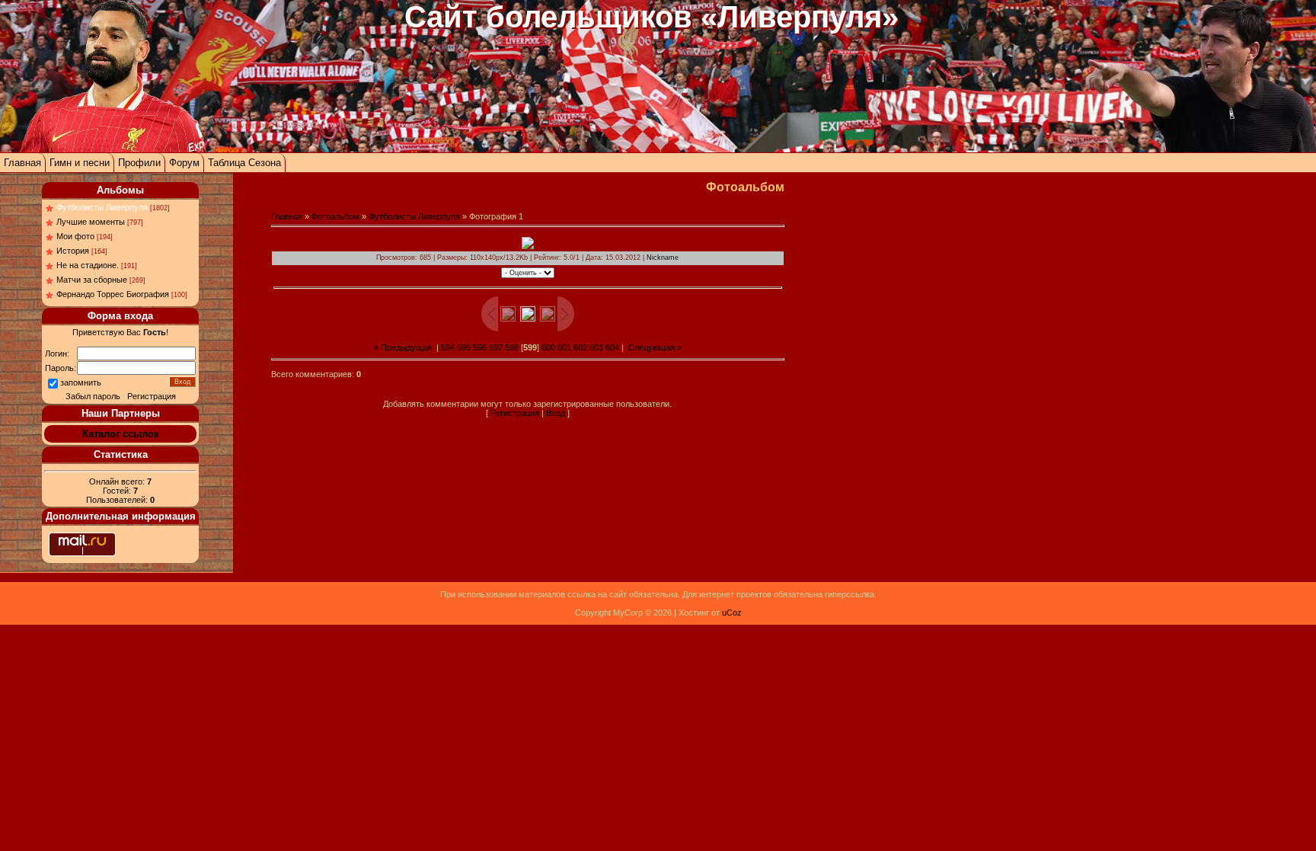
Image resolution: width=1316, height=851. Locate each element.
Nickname (663, 257)
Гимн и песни (80, 162)
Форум (184, 162)
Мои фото (75, 236)
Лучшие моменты (90, 221)
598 (512, 347)
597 (496, 347)
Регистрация (151, 396)
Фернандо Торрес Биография (112, 294)
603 (596, 347)
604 (612, 347)
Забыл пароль (92, 396)
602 (580, 347)
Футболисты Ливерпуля (102, 207)
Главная (22, 162)
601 (564, 347)
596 (480, 347)
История (72, 250)
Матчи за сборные (91, 279)
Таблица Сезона (244, 162)
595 (464, 347)
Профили (139, 162)
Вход (555, 413)
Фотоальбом (335, 216)
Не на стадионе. (87, 265)
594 (448, 347)
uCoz (732, 612)
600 (548, 347)
